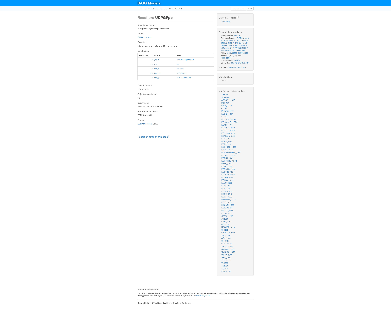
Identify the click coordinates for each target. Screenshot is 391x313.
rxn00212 (237, 35)
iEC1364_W (226, 124)
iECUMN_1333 (227, 204)
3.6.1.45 (234, 62)
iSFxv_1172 (226, 243)
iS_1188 (224, 229)
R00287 (237, 60)
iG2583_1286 (227, 216)
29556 (234, 53)
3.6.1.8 (240, 62)
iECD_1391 (226, 144)
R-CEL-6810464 (227, 40)
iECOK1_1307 (227, 180)
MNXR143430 (226, 57)
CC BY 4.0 (241, 67)
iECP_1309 (226, 185)
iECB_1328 (226, 138)
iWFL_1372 (226, 257)
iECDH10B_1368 (228, 146)
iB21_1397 (226, 102)
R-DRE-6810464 (239, 43)
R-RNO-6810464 (239, 48)
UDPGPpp (225, 21)
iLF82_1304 (226, 221)
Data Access (163, 9)
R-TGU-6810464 (238, 50)
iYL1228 (224, 262)
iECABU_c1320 (228, 135)
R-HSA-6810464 (239, 45)
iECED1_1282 (227, 158)
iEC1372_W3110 (228, 130)
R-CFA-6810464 (240, 40)
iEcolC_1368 (226, 182)
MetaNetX (232, 67)
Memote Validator (175, 9)
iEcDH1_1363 (227, 149)
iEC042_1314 (227, 113)
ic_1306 (224, 108)
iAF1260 (224, 94)
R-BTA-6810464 (243, 38)
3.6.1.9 (246, 62)
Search (250, 9)
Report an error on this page (153, 136)
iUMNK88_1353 (228, 252)
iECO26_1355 (227, 177)
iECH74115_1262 (229, 160)
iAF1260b (225, 97)
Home (142, 9)
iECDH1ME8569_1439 (231, 152)
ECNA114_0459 (144, 123)
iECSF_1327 (226, 196)
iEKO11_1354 (227, 210)
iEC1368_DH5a (228, 127)
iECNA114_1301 (144, 37)
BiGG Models (148, 3)
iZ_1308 (224, 268)
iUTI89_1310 (226, 254)
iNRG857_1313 (228, 227)
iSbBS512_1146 (228, 232)
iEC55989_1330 (228, 133)
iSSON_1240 (227, 246)
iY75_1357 (226, 260)
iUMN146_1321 (228, 249)
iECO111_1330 (228, 174)
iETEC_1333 (226, 213)
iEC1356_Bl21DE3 (229, 122)
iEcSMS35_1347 (228, 199)
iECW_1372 (226, 207)
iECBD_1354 (226, 141)
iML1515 (225, 224)
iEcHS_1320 (226, 163)
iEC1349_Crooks (228, 119)
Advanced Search (151, 9)
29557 (240, 53)
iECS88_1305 (227, 191)
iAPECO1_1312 (228, 100)
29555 (229, 53)
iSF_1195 (225, 240)
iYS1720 (224, 265)
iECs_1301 (226, 188)
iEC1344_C (226, 116)
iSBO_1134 (226, 235)
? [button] (169, 136)
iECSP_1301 (226, 202)
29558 (245, 53)
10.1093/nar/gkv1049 (203, 296)
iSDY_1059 (226, 238)
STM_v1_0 (226, 271)
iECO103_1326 (228, 171)
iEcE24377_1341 (228, 155)
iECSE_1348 (226, 193)
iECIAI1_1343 (227, 166)
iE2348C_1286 (227, 111)
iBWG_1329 (226, 105)
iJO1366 (224, 218)
